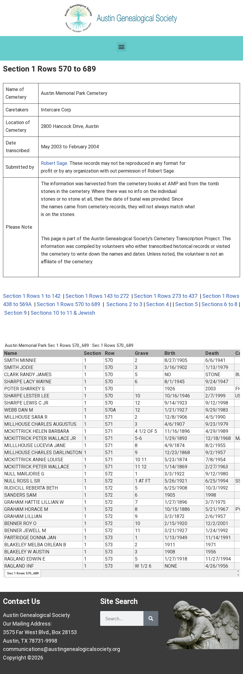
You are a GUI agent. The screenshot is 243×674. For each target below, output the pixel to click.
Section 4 (157, 304)
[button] (122, 47)
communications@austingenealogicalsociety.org (61, 649)
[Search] (150, 618)
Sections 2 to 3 (123, 304)
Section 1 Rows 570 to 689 (68, 304)
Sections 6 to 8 (219, 304)
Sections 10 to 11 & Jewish (63, 313)
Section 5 (186, 304)
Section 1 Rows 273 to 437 (165, 296)
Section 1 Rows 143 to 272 (97, 296)
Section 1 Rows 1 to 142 (31, 296)
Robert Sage (54, 163)
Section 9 (15, 313)
